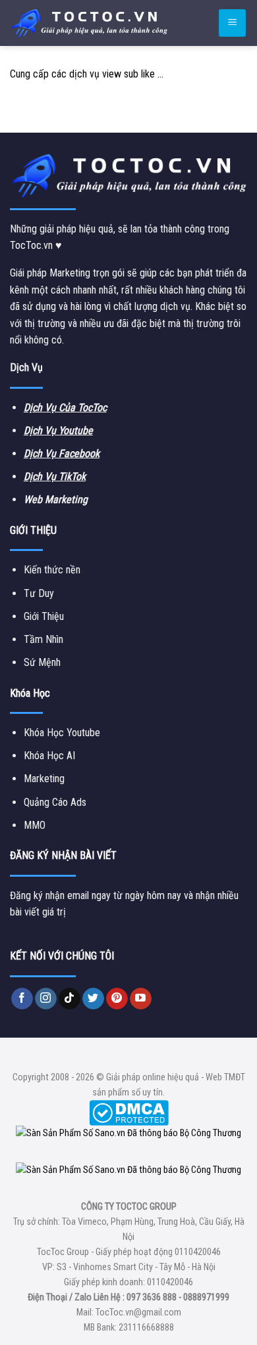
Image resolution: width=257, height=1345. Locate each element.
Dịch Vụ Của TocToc (65, 407)
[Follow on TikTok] (69, 999)
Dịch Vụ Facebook (62, 453)
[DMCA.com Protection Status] (129, 1112)
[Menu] (232, 23)
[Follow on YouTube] (141, 999)
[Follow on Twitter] (93, 999)
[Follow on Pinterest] (117, 999)
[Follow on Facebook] (22, 999)
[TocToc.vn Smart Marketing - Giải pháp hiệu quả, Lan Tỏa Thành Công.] (89, 23)
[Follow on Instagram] (46, 999)
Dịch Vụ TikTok (55, 476)
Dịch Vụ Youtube (58, 430)
